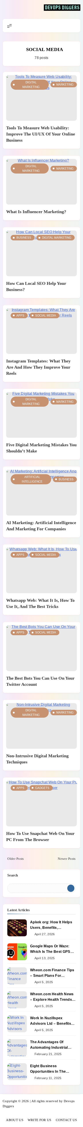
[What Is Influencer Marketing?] (41, 182)
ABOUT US (14, 1120)
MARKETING (64, 84)
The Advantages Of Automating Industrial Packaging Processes (49, 1047)
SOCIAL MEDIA (45, 315)
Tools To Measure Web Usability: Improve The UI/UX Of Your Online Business (40, 134)
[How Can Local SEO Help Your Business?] (41, 253)
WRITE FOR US (39, 1120)
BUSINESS (23, 237)
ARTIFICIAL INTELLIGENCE (32, 479)
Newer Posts (66, 858)
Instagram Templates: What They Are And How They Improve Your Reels (38, 367)
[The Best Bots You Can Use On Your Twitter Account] (41, 648)
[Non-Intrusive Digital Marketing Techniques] (41, 726)
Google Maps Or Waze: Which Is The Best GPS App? (50, 951)
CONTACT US (66, 1120)
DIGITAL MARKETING (31, 85)
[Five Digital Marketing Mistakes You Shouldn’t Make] (41, 415)
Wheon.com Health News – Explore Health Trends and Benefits (51, 999)
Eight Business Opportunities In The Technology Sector (48, 1071)
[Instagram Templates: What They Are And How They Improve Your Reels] (41, 331)
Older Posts (15, 858)
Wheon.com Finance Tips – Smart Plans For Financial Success (52, 975)
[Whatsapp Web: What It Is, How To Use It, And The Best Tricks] (41, 570)
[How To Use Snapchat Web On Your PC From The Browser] (41, 803)
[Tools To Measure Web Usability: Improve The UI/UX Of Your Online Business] (41, 98)
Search (12, 875)
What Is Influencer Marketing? (36, 211)
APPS (20, 315)
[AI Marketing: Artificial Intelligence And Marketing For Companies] (41, 492)
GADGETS (42, 788)
